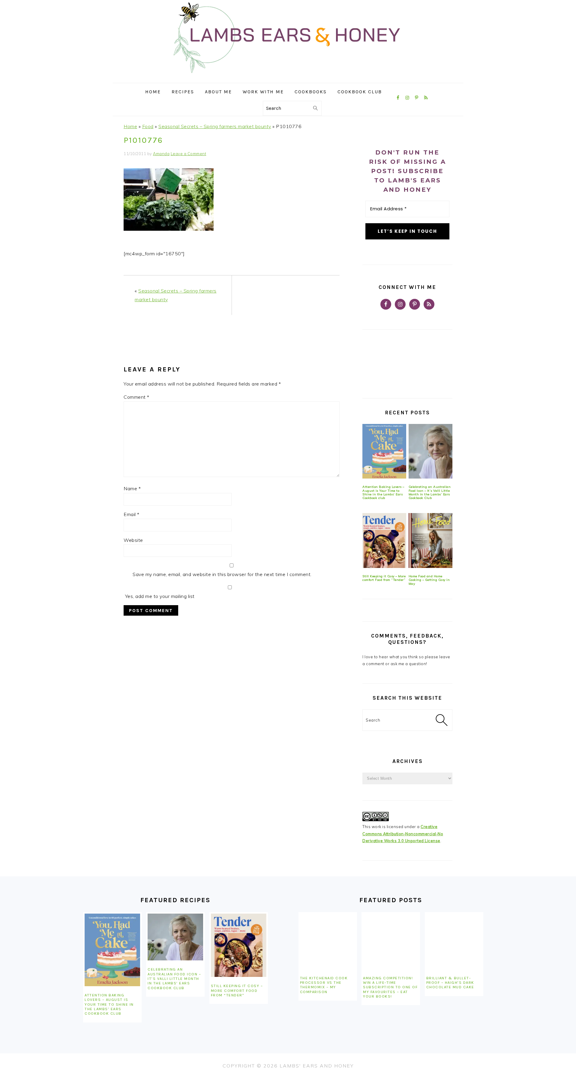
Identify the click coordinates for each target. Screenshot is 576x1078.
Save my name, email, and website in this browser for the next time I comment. (222, 574)
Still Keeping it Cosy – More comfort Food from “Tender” (384, 578)
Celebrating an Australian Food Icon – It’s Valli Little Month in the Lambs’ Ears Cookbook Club (430, 492)
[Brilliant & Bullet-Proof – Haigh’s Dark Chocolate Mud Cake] (454, 941)
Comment (136, 397)
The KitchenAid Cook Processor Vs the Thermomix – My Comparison (324, 985)
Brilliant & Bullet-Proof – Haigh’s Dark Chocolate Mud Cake (450, 982)
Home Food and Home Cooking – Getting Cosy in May (429, 580)
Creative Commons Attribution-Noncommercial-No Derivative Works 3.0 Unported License (402, 833)
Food (148, 126)
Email (132, 514)
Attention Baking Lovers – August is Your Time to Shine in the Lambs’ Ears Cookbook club (383, 492)
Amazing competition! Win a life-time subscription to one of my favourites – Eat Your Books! (390, 987)
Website (133, 540)
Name (132, 488)
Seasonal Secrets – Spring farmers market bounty (214, 126)
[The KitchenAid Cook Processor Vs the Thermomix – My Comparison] (328, 941)
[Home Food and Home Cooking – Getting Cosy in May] (430, 540)
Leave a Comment (188, 153)
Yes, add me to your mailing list (159, 596)
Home (130, 126)
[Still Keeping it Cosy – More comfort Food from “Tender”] (384, 540)
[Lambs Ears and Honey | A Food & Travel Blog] (288, 78)
